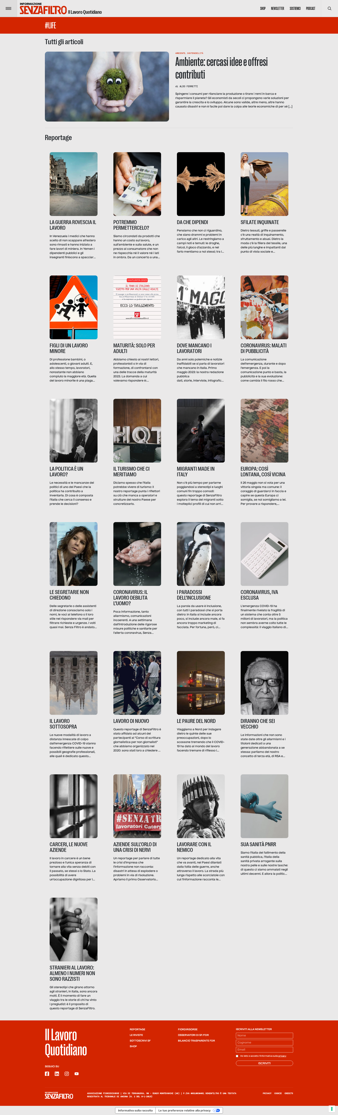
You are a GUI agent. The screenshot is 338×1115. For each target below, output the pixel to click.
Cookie (278, 1093)
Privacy (267, 1093)
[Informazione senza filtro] (59, 1095)
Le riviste (136, 1035)
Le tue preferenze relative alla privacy (184, 1110)
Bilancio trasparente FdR (196, 1041)
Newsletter (277, 8)
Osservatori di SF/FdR (193, 1035)
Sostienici (295, 8)
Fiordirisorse (188, 1029)
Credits (288, 1093)
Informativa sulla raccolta (135, 1110)
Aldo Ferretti (189, 86)
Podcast (310, 8)
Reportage (137, 1029)
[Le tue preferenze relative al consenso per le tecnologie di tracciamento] (331, 1108)
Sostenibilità (195, 53)
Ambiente (180, 53)
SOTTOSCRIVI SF (140, 1041)
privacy (282, 1056)
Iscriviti (264, 1063)
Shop (262, 8)
